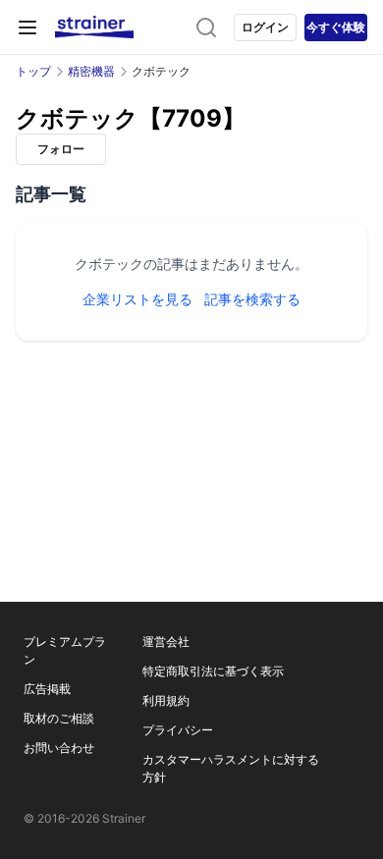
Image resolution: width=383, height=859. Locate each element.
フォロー (60, 148)
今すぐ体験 (335, 27)
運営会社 (166, 641)
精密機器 (91, 71)
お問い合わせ (59, 747)
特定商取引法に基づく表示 (213, 671)
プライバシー (177, 730)
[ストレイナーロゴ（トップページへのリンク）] (94, 27)
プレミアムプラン (65, 650)
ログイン (265, 27)
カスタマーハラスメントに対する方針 (230, 768)
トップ (33, 71)
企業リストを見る (137, 299)
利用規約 (166, 700)
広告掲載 (47, 688)
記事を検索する (252, 299)
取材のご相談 (59, 718)
